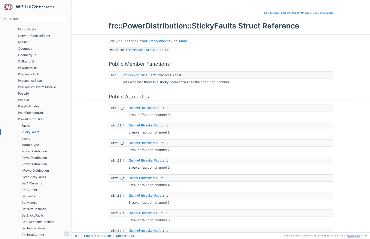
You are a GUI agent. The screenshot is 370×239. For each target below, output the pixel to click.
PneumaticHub (28, 74)
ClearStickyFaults (33, 177)
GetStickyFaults (32, 215)
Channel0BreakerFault (145, 108)
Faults (25, 125)
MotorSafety (27, 29)
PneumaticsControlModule (37, 87)
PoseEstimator (28, 106)
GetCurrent (29, 189)
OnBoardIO (26, 61)
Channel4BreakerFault (145, 178)
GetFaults (28, 196)
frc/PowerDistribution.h (147, 50)
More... (184, 41)
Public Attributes (301, 13)
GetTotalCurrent (32, 234)
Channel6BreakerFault (145, 213)
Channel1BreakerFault (145, 125)
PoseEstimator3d (30, 112)
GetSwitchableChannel (37, 222)
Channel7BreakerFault (145, 230)
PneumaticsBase (30, 80)
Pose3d (23, 100)
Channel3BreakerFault (145, 160)
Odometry (25, 48)
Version (26, 138)
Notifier (23, 42)
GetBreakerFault (134, 75)
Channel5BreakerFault (145, 195)
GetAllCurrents (31, 183)
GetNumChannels (34, 209)
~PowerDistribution (35, 170)
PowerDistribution (30, 119)
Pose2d (23, 93)
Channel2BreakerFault (145, 143)
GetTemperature (33, 228)
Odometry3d (27, 55)
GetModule (29, 202)
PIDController (27, 68)
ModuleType (30, 145)
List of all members (323, 13)
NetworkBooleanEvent (34, 35)
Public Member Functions (276, 13)
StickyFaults (30, 132)
